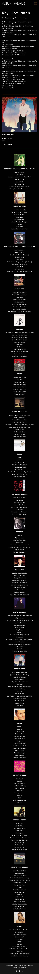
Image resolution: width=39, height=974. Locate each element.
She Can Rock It (19, 783)
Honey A (19, 727)
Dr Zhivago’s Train (19, 946)
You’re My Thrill (19, 677)
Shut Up (19, 795)
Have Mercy (19, 259)
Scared (19, 781)
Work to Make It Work (19, 212)
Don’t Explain (19, 642)
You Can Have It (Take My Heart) (19, 472)
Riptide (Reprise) (19, 552)
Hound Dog (19, 951)
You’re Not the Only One (19, 840)
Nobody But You (19, 736)
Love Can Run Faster (19, 304)
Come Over (19, 297)
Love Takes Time (19, 738)
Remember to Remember (19, 356)
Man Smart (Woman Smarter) (19, 255)
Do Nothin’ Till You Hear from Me (19, 696)
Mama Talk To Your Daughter (19, 930)
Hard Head (19, 266)
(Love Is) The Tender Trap (19, 675)
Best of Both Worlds (19, 295)
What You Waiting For (19, 474)
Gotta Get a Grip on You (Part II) (19, 262)
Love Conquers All (19, 800)
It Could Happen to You (19, 585)
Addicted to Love (19, 540)
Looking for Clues (19, 377)
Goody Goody (19, 694)
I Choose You (19, 845)
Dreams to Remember (19, 623)
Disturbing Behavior (19, 580)
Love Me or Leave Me (19, 672)
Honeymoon (19, 741)
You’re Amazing (19, 625)
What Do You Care (19, 384)
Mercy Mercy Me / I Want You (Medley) (19, 639)
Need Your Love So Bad (19, 956)
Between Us (19, 590)
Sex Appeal (19, 833)
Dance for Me (19, 462)
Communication (19, 505)
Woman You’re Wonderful (19, 351)
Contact (23, 967)
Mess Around (19, 627)
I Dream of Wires (19, 387)
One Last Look (19, 250)
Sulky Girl (19, 380)
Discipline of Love (19, 875)
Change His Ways (19, 578)
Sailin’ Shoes (19, 172)
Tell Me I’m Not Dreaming (19, 594)
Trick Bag (19, 542)
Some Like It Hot (19, 498)
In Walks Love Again (19, 340)
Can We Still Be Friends (19, 337)
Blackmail (19, 182)
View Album (7, 145)
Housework (19, 637)
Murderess (19, 500)
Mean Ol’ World (19, 342)
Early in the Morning (19, 582)
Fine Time (19, 226)
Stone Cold (19, 830)
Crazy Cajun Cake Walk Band (19, 953)
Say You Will (19, 469)
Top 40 (19, 649)
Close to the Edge (19, 746)
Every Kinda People (19, 292)
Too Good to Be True (19, 335)
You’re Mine (19, 731)
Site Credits (16, 967)
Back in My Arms (19, 215)
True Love (19, 823)
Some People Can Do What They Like (19, 271)
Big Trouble (19, 755)
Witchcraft (19, 684)
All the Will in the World (19, 838)
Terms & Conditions (11, 965)
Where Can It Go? (19, 299)
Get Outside (19, 179)
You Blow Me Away (19, 743)
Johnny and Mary (19, 382)
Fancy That (19, 790)
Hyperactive (19, 538)
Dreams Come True (19, 757)
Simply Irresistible (19, 573)
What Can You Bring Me (19, 264)
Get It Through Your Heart (19, 545)
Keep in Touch (19, 252)
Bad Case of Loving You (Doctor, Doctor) (19, 332)
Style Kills (19, 429)
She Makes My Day (19, 587)
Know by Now (19, 734)
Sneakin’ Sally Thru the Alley (19, 177)
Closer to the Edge (19, 748)
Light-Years (19, 618)
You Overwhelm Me (19, 307)
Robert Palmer (13, 3)
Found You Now (19, 394)
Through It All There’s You (19, 189)
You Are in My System (19, 465)
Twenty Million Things (19, 849)
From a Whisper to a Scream (19, 186)
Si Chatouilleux (19, 432)
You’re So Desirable (19, 651)
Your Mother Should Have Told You (19, 615)
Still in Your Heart (19, 514)
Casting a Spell (19, 592)
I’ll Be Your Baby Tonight (19, 634)
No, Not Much (19, 701)
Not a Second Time (19, 392)
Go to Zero (19, 509)
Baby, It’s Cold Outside (19, 682)
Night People (19, 302)
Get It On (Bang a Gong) (19, 507)
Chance (19, 691)
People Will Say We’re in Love (19, 644)
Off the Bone (19, 269)
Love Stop (19, 344)
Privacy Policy (22, 965)
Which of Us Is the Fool (19, 229)
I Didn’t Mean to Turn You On (19, 547)
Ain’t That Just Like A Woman (19, 949)
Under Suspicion (19, 349)
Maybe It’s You (19, 434)
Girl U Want (19, 750)
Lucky (19, 942)
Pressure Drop (19, 219)
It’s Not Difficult (19, 467)
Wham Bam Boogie (19, 753)
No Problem (19, 826)
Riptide (19, 535)
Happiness (19, 630)
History (19, 632)
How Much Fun (19, 184)
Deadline (19, 460)
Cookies (30, 965)
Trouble (19, 224)
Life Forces (19, 788)
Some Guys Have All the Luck (19, 427)
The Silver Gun (19, 476)
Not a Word (19, 646)
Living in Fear (19, 793)
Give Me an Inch (19, 210)
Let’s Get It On (19, 786)
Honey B (19, 729)
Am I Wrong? (19, 937)
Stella (19, 944)
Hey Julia (19, 174)
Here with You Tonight (19, 222)
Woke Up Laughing (19, 389)
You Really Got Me (19, 309)
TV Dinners (19, 939)
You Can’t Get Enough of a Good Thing (19, 620)
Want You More (19, 679)
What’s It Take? (19, 354)
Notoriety (19, 779)
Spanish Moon (19, 257)
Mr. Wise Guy (19, 842)
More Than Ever (19, 575)
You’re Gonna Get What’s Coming (19, 311)
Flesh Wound (19, 550)
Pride (19, 457)
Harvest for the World (19, 512)
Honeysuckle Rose (19, 698)
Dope (19, 798)
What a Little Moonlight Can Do (19, 686)
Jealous (19, 347)
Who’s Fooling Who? (19, 934)
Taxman (19, 802)
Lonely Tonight (19, 502)
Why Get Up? (19, 932)
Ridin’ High (19, 703)
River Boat (19, 217)
